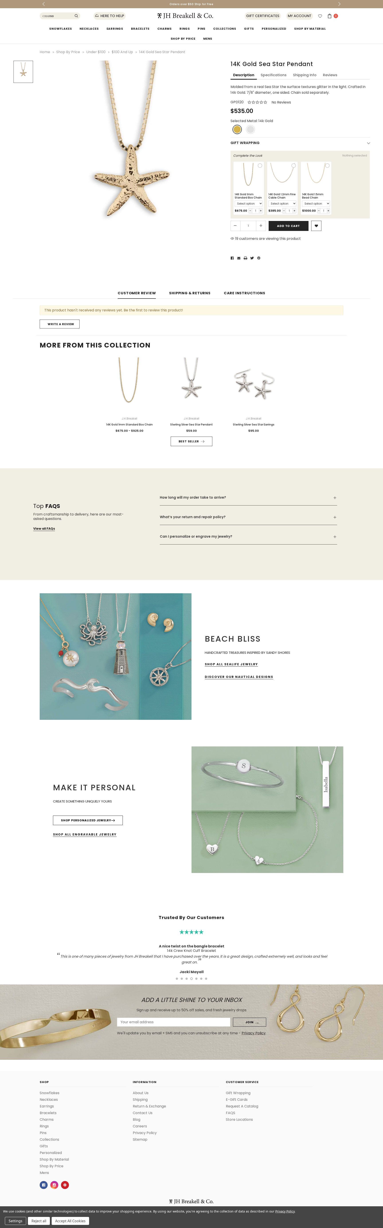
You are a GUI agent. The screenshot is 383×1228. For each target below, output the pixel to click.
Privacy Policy (285, 1211)
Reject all (38, 1220)
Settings (15, 1220)
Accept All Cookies (70, 1220)
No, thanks (234, 636)
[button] (285, 567)
